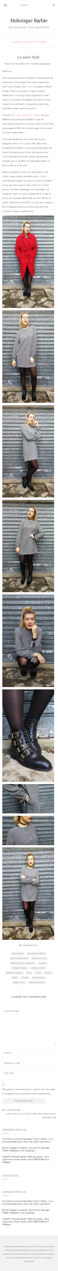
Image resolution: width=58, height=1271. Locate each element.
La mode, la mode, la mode (29, 42)
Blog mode (18, 954)
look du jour (38, 968)
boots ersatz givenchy (23, 963)
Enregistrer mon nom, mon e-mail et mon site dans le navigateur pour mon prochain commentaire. (28, 1091)
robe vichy (19, 983)
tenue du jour (36, 983)
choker (43, 963)
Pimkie (43, 176)
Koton (31, 86)
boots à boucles (19, 958)
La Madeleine (12, 1110)
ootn (38, 973)
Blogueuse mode (36, 954)
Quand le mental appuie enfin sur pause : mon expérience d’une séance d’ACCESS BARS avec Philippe (25, 1159)
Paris (15, 978)
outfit (48, 973)
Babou (22, 143)
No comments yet (28, 945)
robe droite (38, 978)
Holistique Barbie (29, 20)
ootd (29, 973)
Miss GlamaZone (42, 64)
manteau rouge (14, 973)
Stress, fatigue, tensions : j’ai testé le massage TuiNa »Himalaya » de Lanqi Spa (26, 1149)
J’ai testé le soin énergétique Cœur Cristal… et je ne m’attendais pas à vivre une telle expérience (27, 1140)
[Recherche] (54, 5)
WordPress (29, 1261)
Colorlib (36, 1257)
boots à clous (39, 958)
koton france (20, 968)
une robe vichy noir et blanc (26, 115)
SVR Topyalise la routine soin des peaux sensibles (31, 1116)
